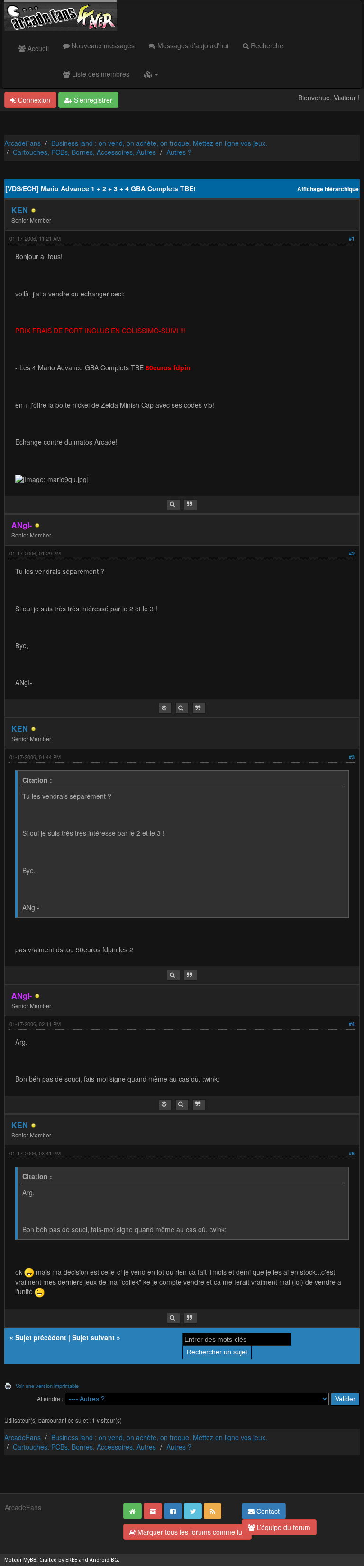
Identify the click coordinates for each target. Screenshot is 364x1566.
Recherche (266, 45)
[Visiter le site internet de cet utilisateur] (165, 708)
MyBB (29, 1560)
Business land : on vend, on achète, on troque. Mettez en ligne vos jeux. (159, 143)
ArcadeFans (22, 143)
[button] (150, 74)
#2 (352, 553)
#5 (352, 1153)
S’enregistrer (92, 100)
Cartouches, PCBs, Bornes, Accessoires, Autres (84, 152)
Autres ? (178, 152)
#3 (352, 757)
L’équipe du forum (282, 1527)
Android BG (104, 1560)
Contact (267, 1511)
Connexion (33, 100)
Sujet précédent (40, 1337)
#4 (352, 1024)
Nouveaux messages (102, 45)
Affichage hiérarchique (328, 189)
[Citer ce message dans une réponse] (190, 504)
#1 (352, 238)
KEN (19, 210)
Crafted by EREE (58, 1560)
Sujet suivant (93, 1337)
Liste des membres (99, 74)
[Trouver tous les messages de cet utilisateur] (173, 504)
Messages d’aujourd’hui (191, 45)
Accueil (37, 48)
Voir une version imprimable (47, 1385)
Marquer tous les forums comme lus (191, 1532)
